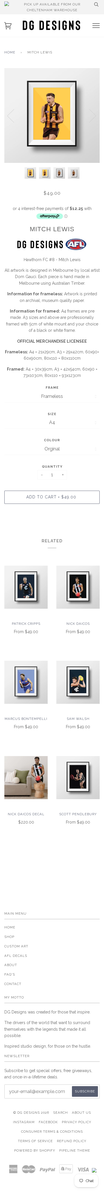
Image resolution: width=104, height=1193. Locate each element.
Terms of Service (35, 1141)
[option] (52, 115)
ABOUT (10, 965)
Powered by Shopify (34, 1150)
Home (9, 52)
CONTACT (12, 984)
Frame (52, 388)
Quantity (52, 467)
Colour (52, 440)
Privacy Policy (76, 1122)
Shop (9, 937)
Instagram (24, 1122)
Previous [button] (14, 115)
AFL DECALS (15, 956)
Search (60, 1113)
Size (52, 414)
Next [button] (89, 115)
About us (81, 1113)
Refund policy (71, 1141)
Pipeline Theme (74, 1150)
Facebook (48, 1122)
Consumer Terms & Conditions (52, 1132)
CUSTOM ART (16, 946)
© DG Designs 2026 (31, 1113)
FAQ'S (9, 974)
